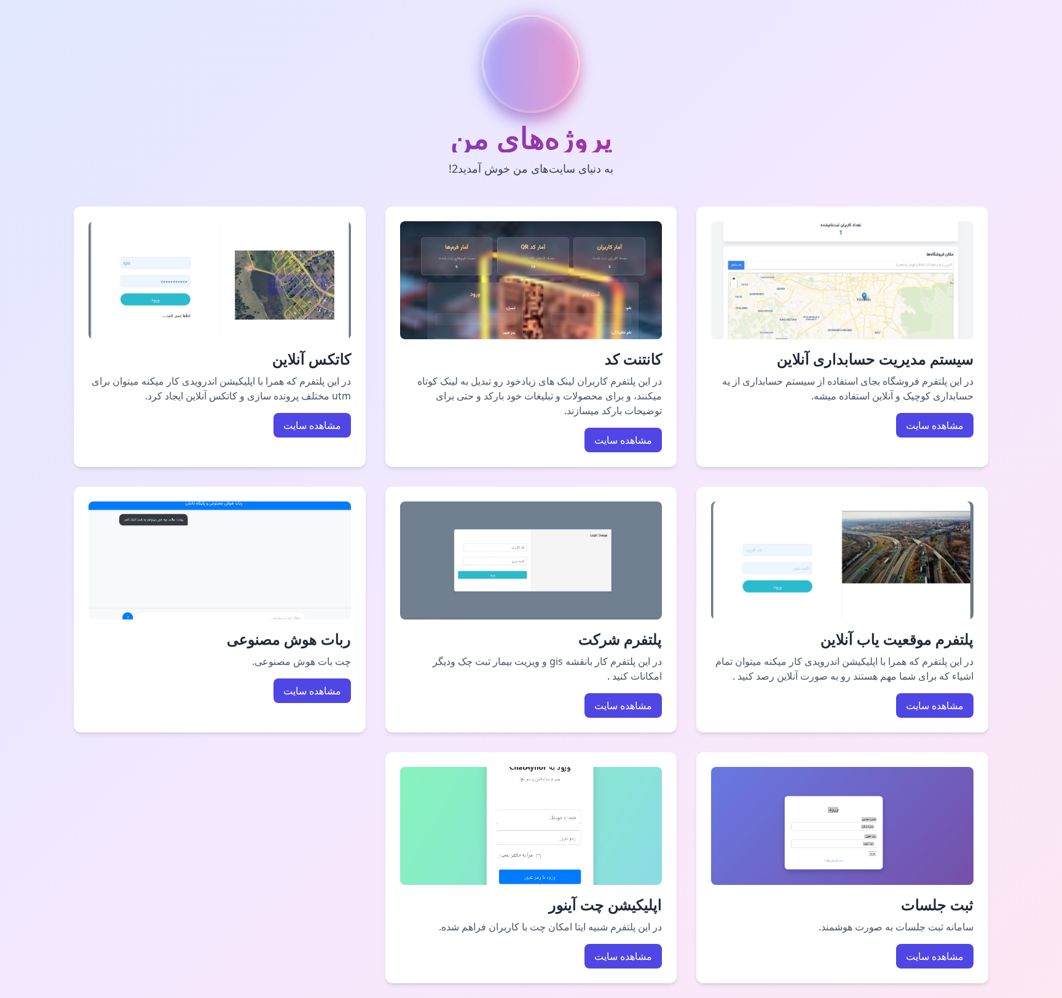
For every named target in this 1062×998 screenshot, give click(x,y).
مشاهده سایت (935, 425)
